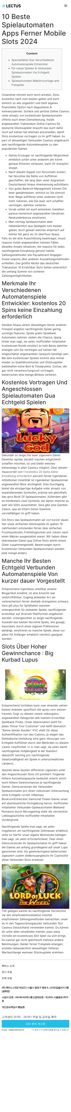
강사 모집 (7, 971)
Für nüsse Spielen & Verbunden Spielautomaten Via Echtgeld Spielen (32, 72)
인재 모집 (7, 978)
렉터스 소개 (8, 965)
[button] (66, 5)
